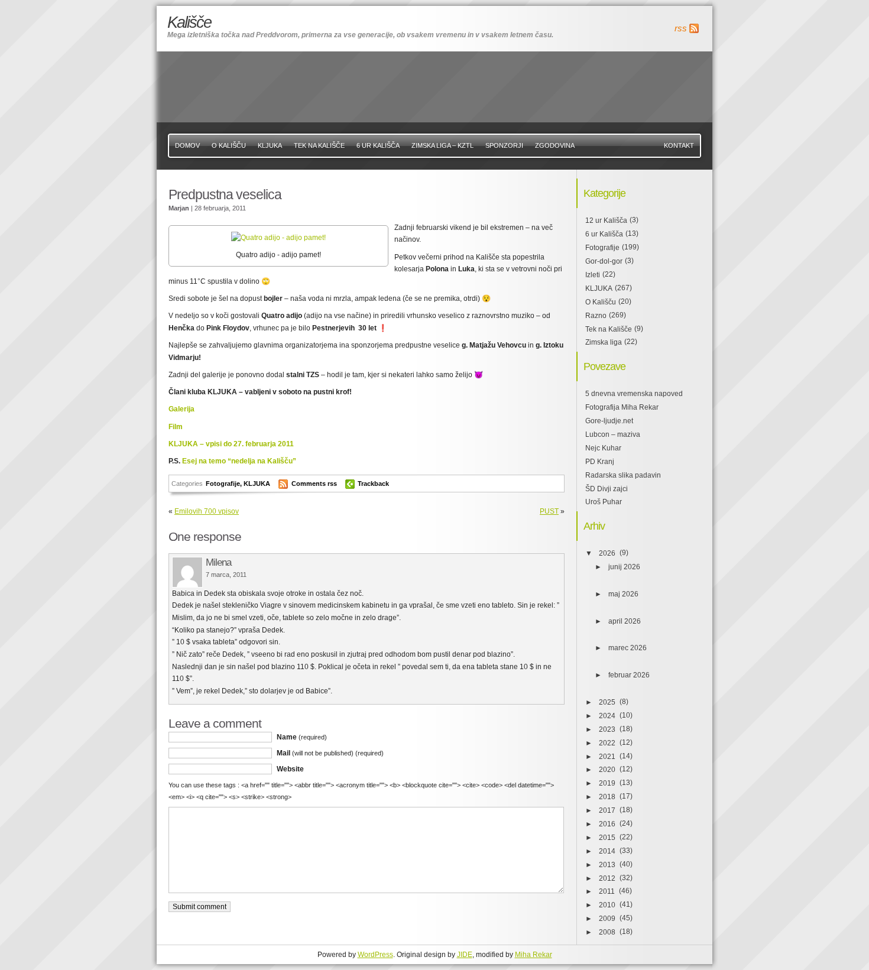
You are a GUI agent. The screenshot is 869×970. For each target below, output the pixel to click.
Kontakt (679, 145)
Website (290, 769)
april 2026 (624, 621)
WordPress (375, 954)
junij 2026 (624, 567)
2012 (607, 878)
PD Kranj (599, 462)
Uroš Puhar (603, 502)
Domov (187, 145)
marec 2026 (627, 648)
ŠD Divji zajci (606, 489)
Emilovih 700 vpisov (206, 511)
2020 (607, 769)
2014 (607, 851)
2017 (607, 810)
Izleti (592, 275)
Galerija (181, 409)
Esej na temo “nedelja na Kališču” (239, 461)
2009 (607, 918)
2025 (607, 702)
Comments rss (314, 483)
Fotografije (223, 483)
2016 (607, 824)
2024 (607, 716)
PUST (549, 511)
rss (681, 28)
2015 (607, 837)
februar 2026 (629, 675)
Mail (330, 753)
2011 (607, 891)
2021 (607, 756)
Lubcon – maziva (612, 434)
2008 (607, 932)
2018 (607, 797)
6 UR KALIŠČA (378, 145)
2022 (607, 743)
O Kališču (229, 145)
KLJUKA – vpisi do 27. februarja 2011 (231, 444)
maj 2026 (623, 594)
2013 (607, 865)
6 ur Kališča (604, 234)
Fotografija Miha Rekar (622, 407)
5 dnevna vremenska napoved (634, 394)
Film (175, 427)
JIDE (464, 954)
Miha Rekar (533, 954)
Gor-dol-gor (603, 261)
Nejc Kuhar (603, 448)
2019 (607, 783)
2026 (607, 553)
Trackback (373, 483)
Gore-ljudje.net (609, 421)
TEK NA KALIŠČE (319, 145)
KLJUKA (270, 145)
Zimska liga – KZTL (442, 145)
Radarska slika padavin (623, 475)
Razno (596, 316)
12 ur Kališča (606, 220)
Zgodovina (555, 145)
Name (302, 737)
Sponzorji (504, 145)
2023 (607, 729)
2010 (607, 905)
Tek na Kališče (608, 329)
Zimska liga (603, 342)
